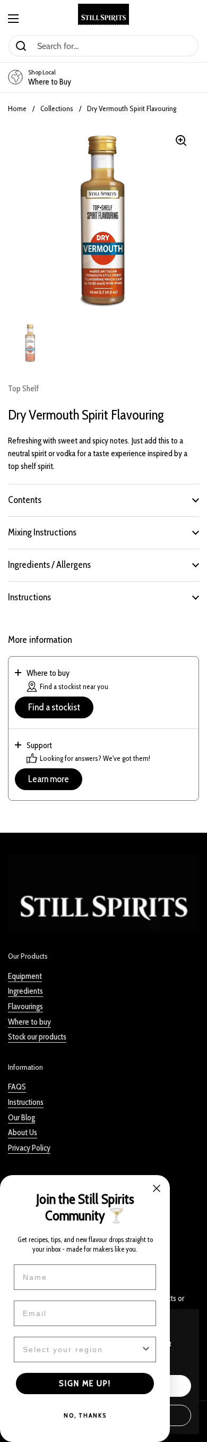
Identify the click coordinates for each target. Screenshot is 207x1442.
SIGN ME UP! (85, 1383)
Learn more (48, 779)
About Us (22, 1132)
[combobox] (82, 1349)
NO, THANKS (85, 1415)
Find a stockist (54, 707)
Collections (56, 108)
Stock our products (37, 1037)
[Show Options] (146, 1349)
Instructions (26, 1102)
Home (17, 108)
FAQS (17, 1087)
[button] (103, 500)
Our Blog (21, 1117)
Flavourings (25, 1006)
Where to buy (29, 1022)
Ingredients (25, 991)
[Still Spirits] (103, 14)
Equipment (25, 976)
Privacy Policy (29, 1148)
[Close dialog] (157, 1188)
